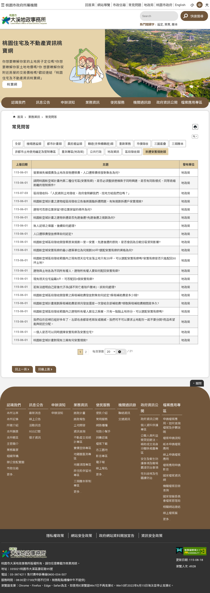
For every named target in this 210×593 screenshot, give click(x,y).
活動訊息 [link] (35, 425)
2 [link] (86, 352)
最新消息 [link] (35, 413)
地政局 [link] (149, 5)
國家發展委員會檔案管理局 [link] (171, 499)
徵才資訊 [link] (35, 437)
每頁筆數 (98, 351)
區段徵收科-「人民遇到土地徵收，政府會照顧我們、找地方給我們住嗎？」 (82, 193)
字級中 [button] (199, 5)
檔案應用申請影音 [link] (171, 467)
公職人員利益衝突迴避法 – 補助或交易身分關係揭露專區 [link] (149, 444)
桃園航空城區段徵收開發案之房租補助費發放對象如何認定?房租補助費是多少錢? (85, 295)
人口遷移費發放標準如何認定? (53, 234)
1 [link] (80, 352)
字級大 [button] (207, 5)
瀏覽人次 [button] (182, 566)
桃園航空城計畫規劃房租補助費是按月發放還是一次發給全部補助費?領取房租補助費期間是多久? (96, 303)
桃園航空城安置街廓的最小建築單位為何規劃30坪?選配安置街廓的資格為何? (83, 250)
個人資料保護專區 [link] (149, 427)
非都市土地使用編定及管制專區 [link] (35, 152)
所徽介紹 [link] (12, 425)
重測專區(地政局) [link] (73, 152)
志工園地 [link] (102, 450)
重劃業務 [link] (125, 144)
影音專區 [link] (102, 456)
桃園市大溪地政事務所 (24, 19)
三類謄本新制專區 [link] (82, 483)
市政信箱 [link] (119, 5)
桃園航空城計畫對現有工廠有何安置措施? (60, 340)
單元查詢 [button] (195, 136)
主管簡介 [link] (12, 444)
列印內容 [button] (195, 127)
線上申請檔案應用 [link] (171, 457)
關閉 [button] (199, 383)
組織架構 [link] (12, 456)
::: (1, 96)
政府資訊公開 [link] (167, 102)
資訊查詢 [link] (79, 431)
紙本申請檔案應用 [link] (171, 446)
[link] (179, 550)
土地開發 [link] (79, 425)
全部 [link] (18, 144)
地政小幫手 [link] (103, 431)
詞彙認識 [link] (102, 437)
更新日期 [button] (182, 560)
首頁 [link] (20, 117)
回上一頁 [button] (21, 369)
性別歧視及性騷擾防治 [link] (149, 476)
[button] (19, 5)
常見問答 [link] (51, 117)
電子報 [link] (100, 462)
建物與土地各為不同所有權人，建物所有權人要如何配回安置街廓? (76, 271)
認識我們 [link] (18, 102)
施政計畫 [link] (79, 413)
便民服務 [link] (117, 102)
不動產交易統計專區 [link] (82, 440)
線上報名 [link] (102, 468)
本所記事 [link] (12, 419)
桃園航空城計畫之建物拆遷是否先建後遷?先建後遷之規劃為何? (74, 217)
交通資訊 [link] (124, 419)
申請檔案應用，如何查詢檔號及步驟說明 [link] (171, 425)
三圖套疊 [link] (160, 144)
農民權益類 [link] (74, 144)
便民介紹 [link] (102, 413)
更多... (11, 474)
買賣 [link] (167, 24)
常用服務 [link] (102, 419)
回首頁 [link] (90, 5)
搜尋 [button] (200, 16)
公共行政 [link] (96, 152)
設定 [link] (160, 24)
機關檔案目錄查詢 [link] (171, 488)
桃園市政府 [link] (164, 5)
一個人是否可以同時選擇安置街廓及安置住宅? (63, 332)
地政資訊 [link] (113, 152)
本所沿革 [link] (12, 413)
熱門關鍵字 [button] (147, 24)
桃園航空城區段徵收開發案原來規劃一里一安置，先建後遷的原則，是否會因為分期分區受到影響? (96, 242)
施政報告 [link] (79, 419)
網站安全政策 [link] (81, 536)
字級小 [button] (192, 5)
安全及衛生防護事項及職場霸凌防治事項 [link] (149, 463)
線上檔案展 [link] (170, 513)
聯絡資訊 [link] (124, 413)
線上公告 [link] (35, 419)
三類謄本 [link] (177, 144)
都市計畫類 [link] (54, 144)
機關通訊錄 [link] (142, 102)
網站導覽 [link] (103, 5)
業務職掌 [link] (12, 450)
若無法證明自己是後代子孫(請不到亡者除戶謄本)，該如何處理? (74, 287)
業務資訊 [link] (92, 102)
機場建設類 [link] (34, 144)
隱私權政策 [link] (55, 536)
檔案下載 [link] (102, 444)
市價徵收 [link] (142, 144)
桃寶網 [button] (12, 84)
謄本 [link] (175, 24)
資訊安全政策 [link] (151, 536)
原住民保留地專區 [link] (82, 473)
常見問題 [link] (134, 5)
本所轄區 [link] (12, 437)
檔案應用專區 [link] (191, 102)
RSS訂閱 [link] (34, 431)
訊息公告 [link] (43, 102)
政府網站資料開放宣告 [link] (116, 536)
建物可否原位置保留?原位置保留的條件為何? (62, 209)
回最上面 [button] (44, 369)
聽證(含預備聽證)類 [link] (100, 144)
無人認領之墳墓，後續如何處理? (54, 226)
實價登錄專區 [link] (82, 448)
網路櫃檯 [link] (102, 425)
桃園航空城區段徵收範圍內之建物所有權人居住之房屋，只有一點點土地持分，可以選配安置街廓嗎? (98, 311)
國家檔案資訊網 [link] (171, 478)
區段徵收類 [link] (132, 152)
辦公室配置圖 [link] (15, 462)
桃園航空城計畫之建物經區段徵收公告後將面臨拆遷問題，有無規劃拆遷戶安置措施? (88, 201)
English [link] (180, 5)
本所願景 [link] (12, 431)
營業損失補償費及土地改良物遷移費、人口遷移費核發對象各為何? (76, 172)
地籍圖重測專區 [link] (82, 456)
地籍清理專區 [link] (82, 464)
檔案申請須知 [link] (171, 438)
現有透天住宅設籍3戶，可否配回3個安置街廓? (63, 279)
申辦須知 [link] (68, 102)
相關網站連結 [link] (171, 507)
